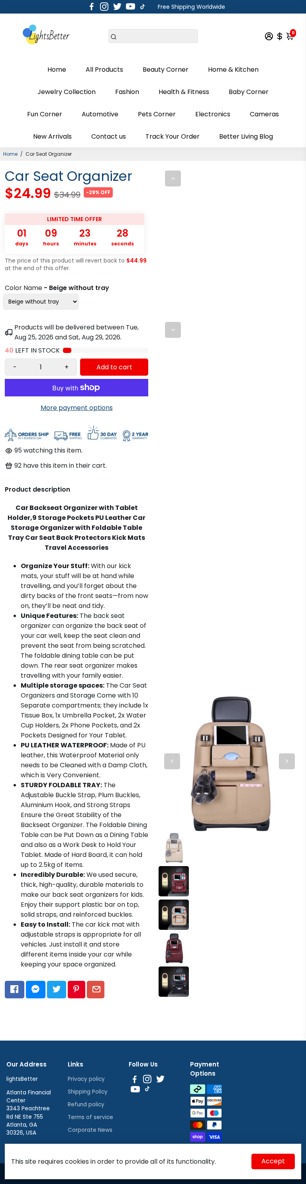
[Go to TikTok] (143, 7)
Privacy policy (86, 1079)
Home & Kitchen (233, 69)
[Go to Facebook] (91, 7)
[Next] (173, 330)
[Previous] (173, 178)
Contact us (108, 136)
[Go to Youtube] (130, 7)
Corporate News (90, 1130)
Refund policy (86, 1104)
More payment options (77, 407)
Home (56, 69)
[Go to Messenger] (35, 989)
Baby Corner (249, 91)
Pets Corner (157, 114)
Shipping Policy (88, 1092)
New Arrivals (52, 136)
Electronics (212, 114)
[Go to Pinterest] (76, 989)
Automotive (100, 114)
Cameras (264, 114)
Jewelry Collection (66, 91)
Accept (273, 1161)
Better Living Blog (246, 136)
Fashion (127, 91)
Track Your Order (172, 136)
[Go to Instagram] (104, 7)
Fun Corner (44, 114)
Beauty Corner (165, 69)
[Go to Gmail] (96, 989)
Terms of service (90, 1117)
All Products (104, 69)
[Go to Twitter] (117, 7)
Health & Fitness (184, 91)
